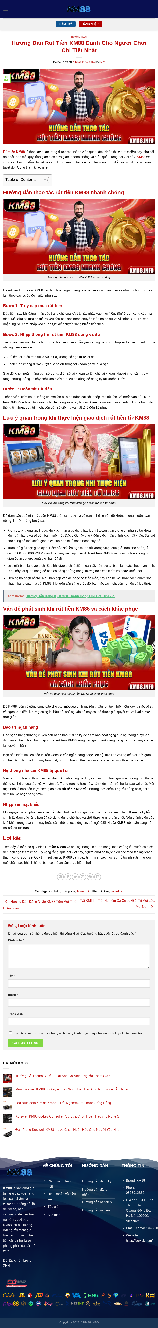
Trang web (15, 1013)
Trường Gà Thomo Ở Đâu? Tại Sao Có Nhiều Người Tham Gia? (62, 1076)
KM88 (141, 157)
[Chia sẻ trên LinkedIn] (97, 876)
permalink (116, 891)
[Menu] (5, 9)
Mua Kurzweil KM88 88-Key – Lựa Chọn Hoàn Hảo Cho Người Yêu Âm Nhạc (72, 1089)
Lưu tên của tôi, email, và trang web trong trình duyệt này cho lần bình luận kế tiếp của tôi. (79, 1033)
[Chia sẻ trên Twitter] (75, 876)
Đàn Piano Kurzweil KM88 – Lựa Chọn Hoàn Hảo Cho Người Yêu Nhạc (68, 1129)
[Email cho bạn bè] (82, 876)
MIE (102, 62)
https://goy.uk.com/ (139, 1240)
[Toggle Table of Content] (43, 180)
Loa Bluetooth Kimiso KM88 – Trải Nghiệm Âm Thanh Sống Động (63, 1103)
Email (13, 994)
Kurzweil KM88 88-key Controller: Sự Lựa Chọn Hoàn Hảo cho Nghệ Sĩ (67, 1116)
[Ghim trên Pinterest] (90, 876)
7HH (6, 1265)
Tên (11, 975)
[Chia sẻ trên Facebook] (67, 876)
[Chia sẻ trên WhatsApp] (60, 876)
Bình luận (16, 940)
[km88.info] (79, 9)
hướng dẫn (79, 37)
